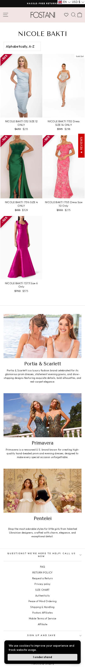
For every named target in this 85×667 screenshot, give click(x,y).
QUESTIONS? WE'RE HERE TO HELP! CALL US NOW (41, 555)
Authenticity (42, 595)
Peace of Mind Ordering (42, 601)
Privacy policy (42, 583)
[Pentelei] (42, 491)
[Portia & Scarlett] (42, 336)
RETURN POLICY (42, 572)
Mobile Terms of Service (42, 618)
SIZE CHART (42, 589)
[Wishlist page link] (66, 15)
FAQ (42, 566)
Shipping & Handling (42, 607)
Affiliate (42, 624)
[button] (64, 2)
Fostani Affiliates (42, 612)
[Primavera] (42, 415)
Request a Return (42, 578)
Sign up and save (41, 635)
